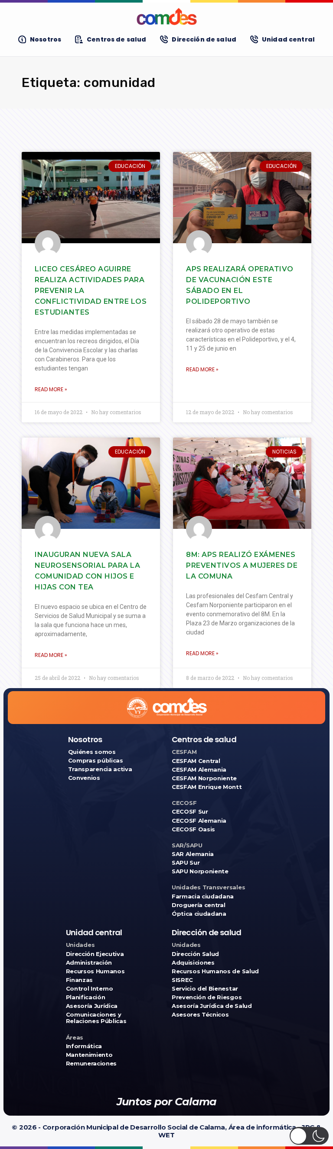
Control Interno (89, 988)
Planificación (85, 997)
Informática (84, 1046)
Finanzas (79, 980)
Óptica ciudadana (199, 914)
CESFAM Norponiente (204, 778)
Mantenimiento (89, 1055)
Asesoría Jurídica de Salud (212, 1006)
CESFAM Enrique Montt (207, 787)
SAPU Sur (185, 862)
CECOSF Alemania (199, 820)
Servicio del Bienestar (205, 988)
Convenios (84, 778)
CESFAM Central (196, 761)
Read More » (51, 389)
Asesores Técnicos (200, 1014)
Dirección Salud (195, 954)
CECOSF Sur (190, 811)
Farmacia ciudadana (203, 896)
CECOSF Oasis (193, 829)
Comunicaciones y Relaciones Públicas (96, 1017)
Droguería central (198, 905)
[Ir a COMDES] (166, 16)
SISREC (182, 980)
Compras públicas (95, 760)
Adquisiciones (193, 962)
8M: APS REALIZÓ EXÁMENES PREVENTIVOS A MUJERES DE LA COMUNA (241, 565)
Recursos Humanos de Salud (215, 971)
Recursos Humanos (95, 971)
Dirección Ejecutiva (95, 954)
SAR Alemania (193, 854)
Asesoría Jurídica (92, 1006)
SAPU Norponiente (200, 871)
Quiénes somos (92, 752)
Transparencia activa (100, 769)
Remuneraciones (91, 1063)
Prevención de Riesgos (207, 997)
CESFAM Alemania (199, 769)
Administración (89, 962)
